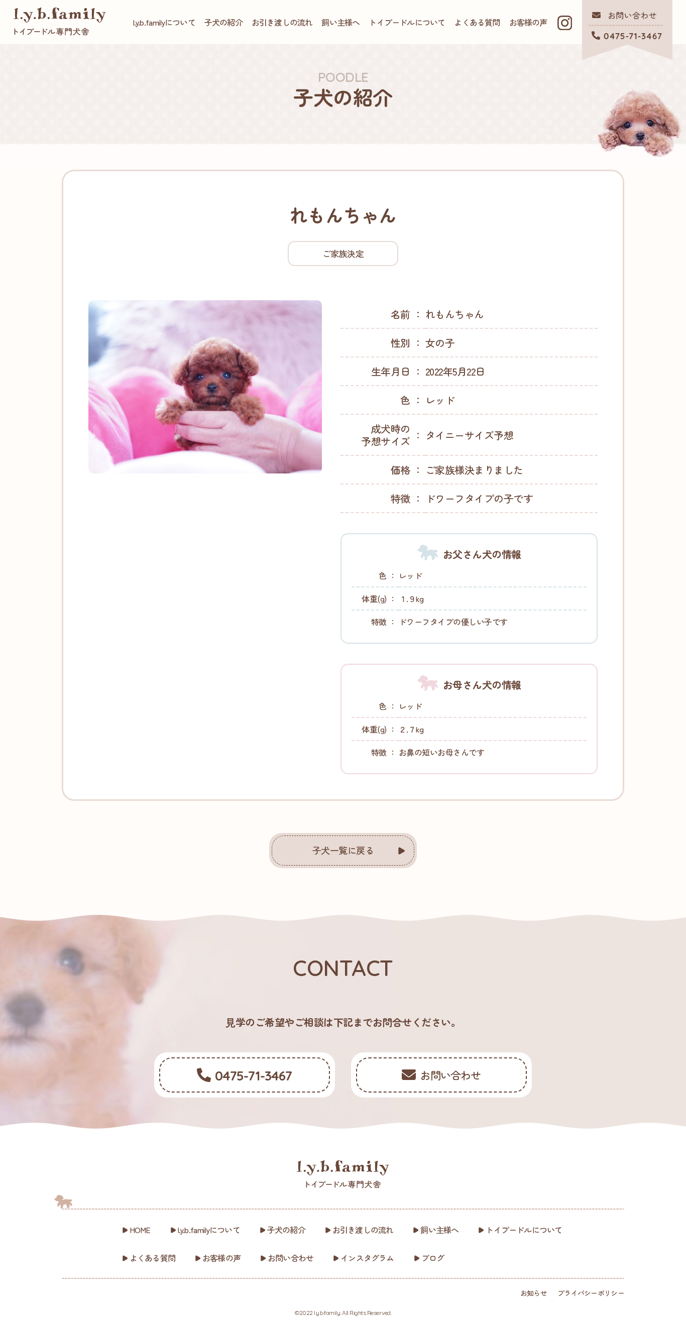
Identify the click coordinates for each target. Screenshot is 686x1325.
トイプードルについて (407, 22)
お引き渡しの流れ (282, 22)
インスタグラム (367, 1258)
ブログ (432, 1258)
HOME (140, 1230)
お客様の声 (528, 22)
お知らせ (533, 1293)
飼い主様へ (340, 22)
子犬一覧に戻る (343, 850)
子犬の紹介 (223, 22)
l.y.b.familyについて (164, 22)
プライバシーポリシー (590, 1293)
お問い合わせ (290, 1258)
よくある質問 (477, 22)
